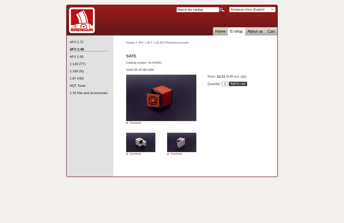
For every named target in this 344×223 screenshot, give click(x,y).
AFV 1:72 (77, 42)
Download (135, 123)
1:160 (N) (77, 71)
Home (220, 31)
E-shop (236, 31)
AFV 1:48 (144, 42)
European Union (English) (247, 9)
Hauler (130, 42)
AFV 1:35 (77, 57)
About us (255, 31)
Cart (271, 31)
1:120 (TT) (78, 64)
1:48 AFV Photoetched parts (171, 42)
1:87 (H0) (77, 78)
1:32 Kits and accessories (89, 93)
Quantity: (214, 84)
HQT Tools (77, 85)
